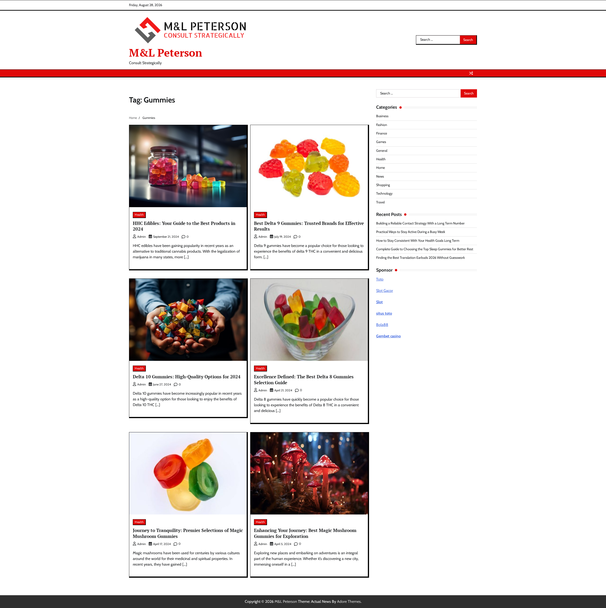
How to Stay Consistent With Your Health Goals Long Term (417, 240)
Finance (381, 133)
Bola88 (382, 324)
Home (380, 167)
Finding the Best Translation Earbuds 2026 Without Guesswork (420, 257)
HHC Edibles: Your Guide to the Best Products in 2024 (184, 226)
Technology (384, 193)
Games (381, 142)
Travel (380, 202)
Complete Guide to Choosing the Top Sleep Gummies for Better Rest (424, 249)
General (381, 150)
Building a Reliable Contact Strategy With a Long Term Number (420, 223)
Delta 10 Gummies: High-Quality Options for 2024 (187, 377)
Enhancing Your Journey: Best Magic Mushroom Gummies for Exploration (305, 533)
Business (382, 116)
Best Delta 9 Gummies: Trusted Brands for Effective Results (309, 226)
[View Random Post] (471, 73)
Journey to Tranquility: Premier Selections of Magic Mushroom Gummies (188, 533)
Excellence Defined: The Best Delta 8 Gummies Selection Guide (304, 379)
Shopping (383, 185)
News (380, 176)
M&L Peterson (165, 52)
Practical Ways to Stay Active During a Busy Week (410, 232)
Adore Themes (349, 601)
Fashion (381, 125)
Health (139, 214)
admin (141, 236)
